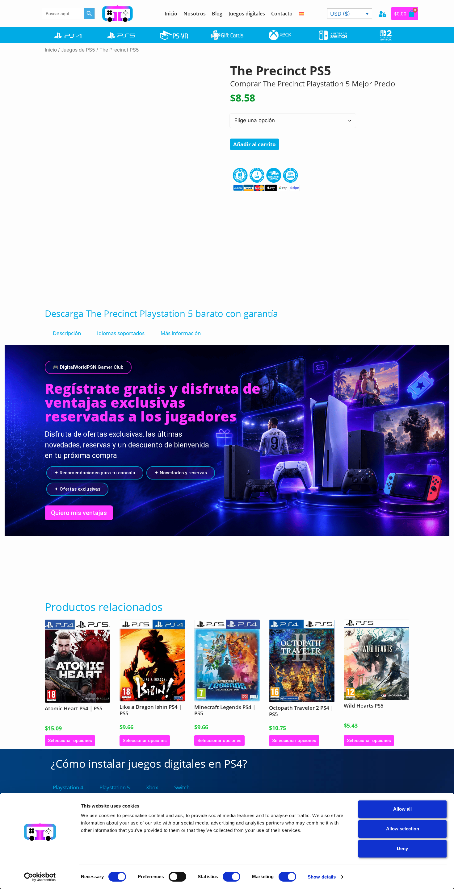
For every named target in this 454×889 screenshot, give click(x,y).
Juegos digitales (247, 13)
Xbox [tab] (152, 787)
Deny (402, 848)
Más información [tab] (181, 333)
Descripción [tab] (67, 333)
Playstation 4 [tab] (68, 787)
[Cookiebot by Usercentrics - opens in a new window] (40, 877)
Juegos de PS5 (78, 50)
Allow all (402, 809)
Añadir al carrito (254, 144)
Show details (322, 876)
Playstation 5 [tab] (114, 787)
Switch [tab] (182, 787)
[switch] (177, 877)
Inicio (171, 13)
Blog (217, 13)
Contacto (281, 13)
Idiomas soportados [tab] (121, 333)
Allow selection (402, 828)
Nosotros (194, 13)
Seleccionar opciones (70, 740)
